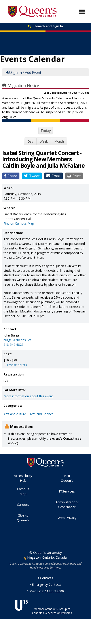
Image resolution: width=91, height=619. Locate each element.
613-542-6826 (13, 344)
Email (56, 175)
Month (59, 141)
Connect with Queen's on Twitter (19, 532)
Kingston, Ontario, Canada (47, 557)
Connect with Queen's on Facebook (32, 532)
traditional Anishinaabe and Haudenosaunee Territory (56, 565)
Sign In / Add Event (25, 72)
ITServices (67, 491)
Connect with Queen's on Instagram (45, 532)
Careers (23, 504)
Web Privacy (67, 517)
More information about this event (28, 396)
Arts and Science (41, 414)
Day (30, 141)
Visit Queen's (67, 478)
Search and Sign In (48, 26)
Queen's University (32, 11)
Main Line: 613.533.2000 (46, 591)
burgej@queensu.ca (18, 340)
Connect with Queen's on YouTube (58, 532)
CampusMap (23, 491)
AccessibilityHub (23, 478)
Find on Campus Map (19, 223)
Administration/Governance (67, 504)
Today (45, 130)
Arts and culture (15, 414)
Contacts (46, 578)
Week (44, 141)
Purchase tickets (15, 365)
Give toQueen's (23, 517)
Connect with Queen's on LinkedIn (71, 532)
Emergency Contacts (46, 584)
